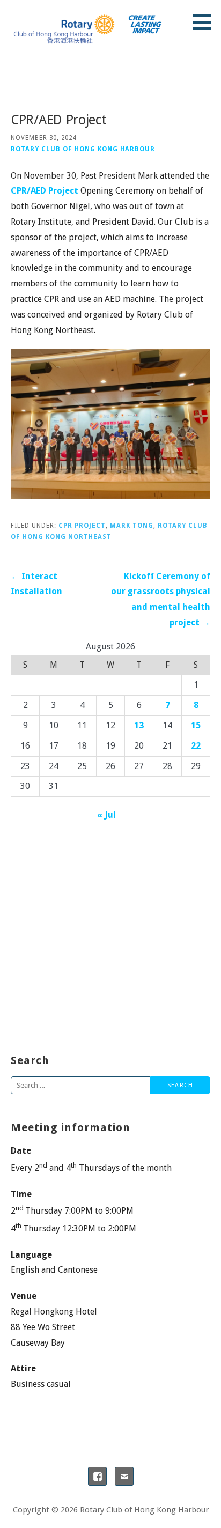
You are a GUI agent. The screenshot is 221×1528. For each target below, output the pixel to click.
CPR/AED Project (44, 191)
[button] (205, 22)
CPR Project (82, 525)
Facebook (97, 1476)
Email (124, 1476)
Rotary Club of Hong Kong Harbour (83, 149)
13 (139, 725)
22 (196, 746)
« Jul (106, 815)
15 (196, 725)
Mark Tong (131, 525)
